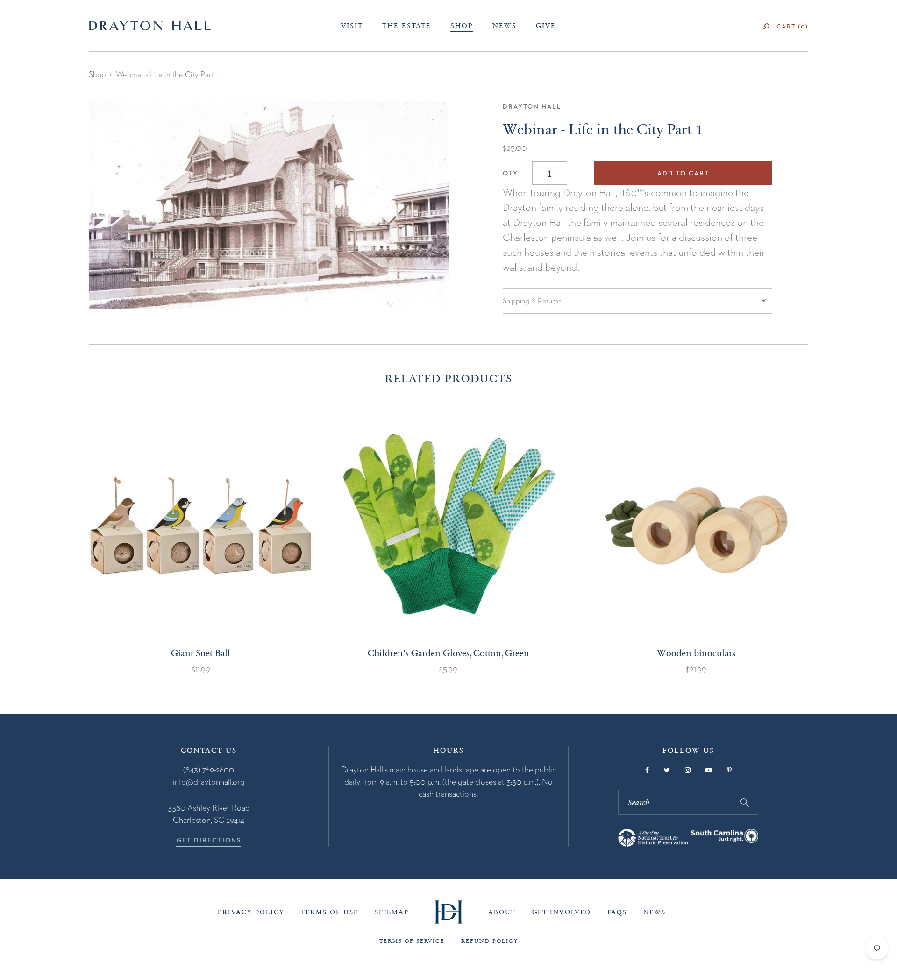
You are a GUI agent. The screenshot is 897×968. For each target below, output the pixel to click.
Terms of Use (329, 912)
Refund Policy (489, 941)
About (502, 912)
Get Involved (561, 912)
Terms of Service (412, 941)
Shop (461, 25)
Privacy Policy (251, 912)
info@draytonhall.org (209, 781)
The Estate (406, 25)
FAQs (617, 912)
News (504, 25)
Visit (352, 25)
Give (546, 25)
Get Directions (209, 840)
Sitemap (392, 912)
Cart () (792, 26)
